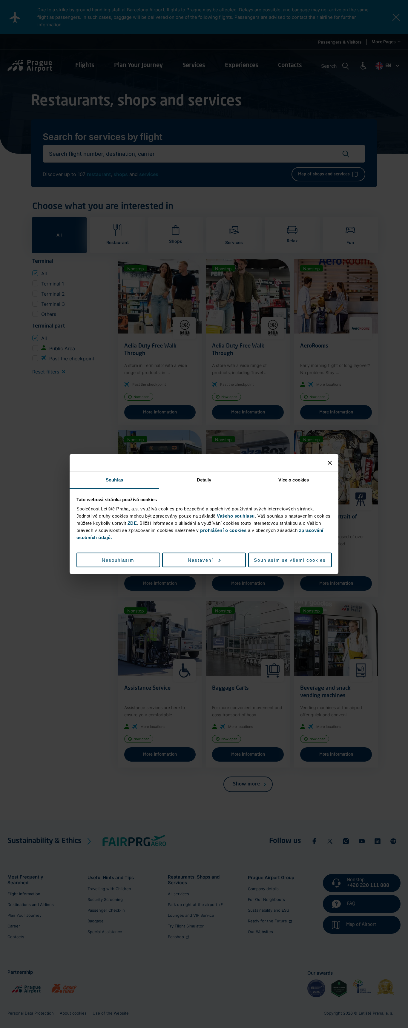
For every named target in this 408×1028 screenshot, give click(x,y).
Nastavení (200, 559)
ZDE (132, 523)
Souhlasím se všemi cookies (290, 559)
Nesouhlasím (118, 559)
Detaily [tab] (204, 479)
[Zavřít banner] (330, 463)
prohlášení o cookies (223, 530)
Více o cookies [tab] (293, 479)
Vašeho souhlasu (236, 515)
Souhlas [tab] (114, 479)
